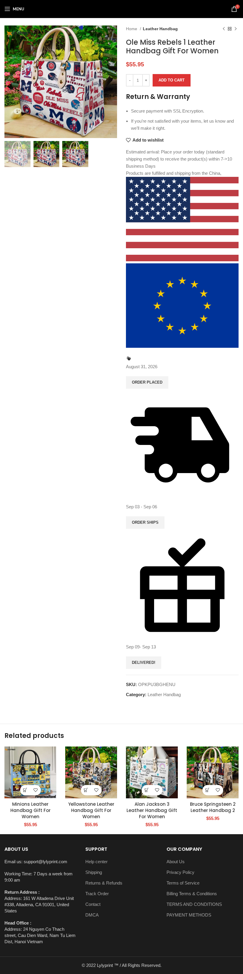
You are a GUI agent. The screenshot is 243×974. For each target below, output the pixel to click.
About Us (176, 861)
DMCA (92, 914)
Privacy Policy (180, 872)
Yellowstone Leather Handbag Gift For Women (91, 810)
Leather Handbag (160, 28)
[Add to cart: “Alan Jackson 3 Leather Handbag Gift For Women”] (147, 790)
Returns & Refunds (103, 882)
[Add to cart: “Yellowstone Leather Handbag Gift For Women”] (86, 790)
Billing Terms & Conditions (192, 893)
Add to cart (172, 80)
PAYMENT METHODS (189, 914)
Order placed (147, 382)
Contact (92, 904)
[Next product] (236, 29)
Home (132, 28)
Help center (96, 861)
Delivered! (143, 662)
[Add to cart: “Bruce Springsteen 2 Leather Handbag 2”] (207, 790)
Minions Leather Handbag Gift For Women (30, 810)
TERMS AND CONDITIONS (194, 904)
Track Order (97, 893)
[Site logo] (121, 8)
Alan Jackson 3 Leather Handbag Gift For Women (152, 810)
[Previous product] (224, 29)
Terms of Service (183, 882)
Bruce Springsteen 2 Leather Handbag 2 (213, 807)
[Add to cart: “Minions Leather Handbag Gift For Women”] (25, 790)
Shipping (93, 872)
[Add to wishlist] (36, 790)
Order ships (145, 522)
